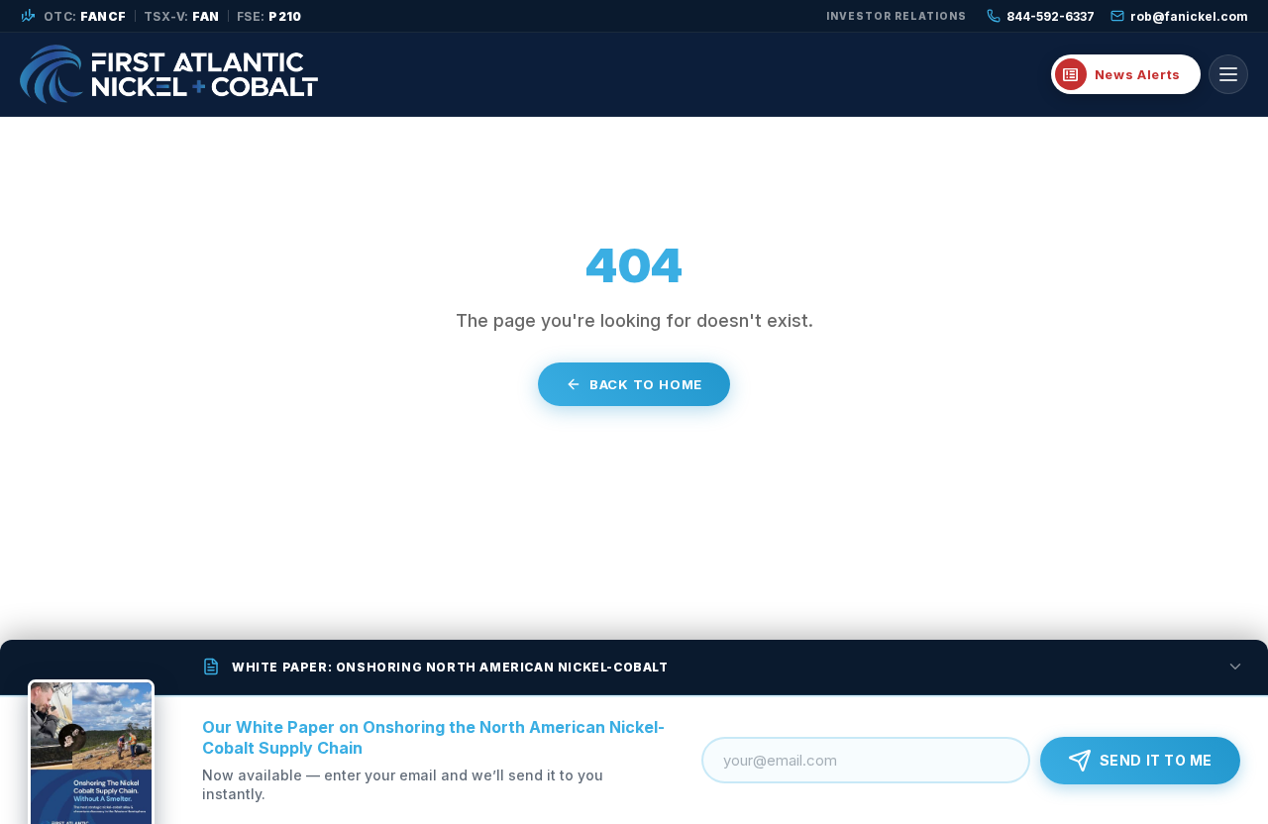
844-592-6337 (1050, 16)
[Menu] (1228, 74)
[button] (634, 667)
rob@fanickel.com (1189, 16)
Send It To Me (1156, 760)
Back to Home (645, 384)
